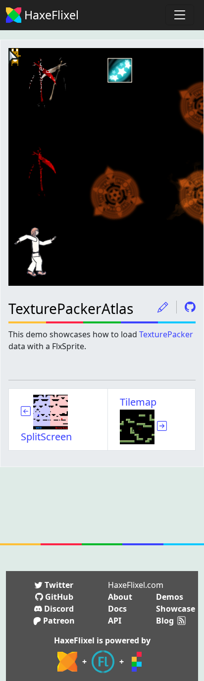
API (114, 620)
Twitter (58, 584)
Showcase (175, 608)
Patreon (58, 620)
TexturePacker (166, 334)
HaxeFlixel (50, 15)
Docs (117, 608)
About (120, 596)
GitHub (58, 596)
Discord (58, 608)
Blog (165, 620)
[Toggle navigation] (179, 14)
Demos (169, 596)
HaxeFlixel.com (135, 584)
